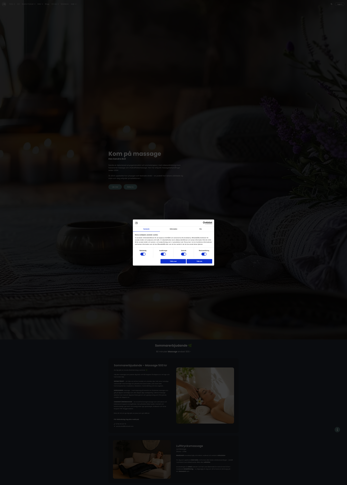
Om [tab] (200, 229)
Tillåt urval (173, 261)
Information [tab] (173, 229)
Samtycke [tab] (146, 229)
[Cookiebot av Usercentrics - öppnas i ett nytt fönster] (204, 223)
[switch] (163, 254)
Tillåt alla (199, 261)
